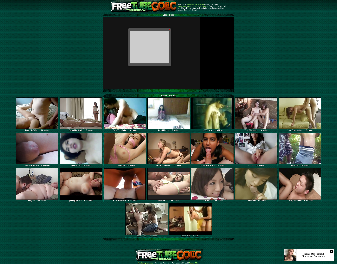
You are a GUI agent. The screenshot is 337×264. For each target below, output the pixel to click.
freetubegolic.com (145, 263)
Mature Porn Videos (194, 6)
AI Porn (205, 6)
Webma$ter (193, 263)
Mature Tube (181, 6)
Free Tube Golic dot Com (195, 4)
